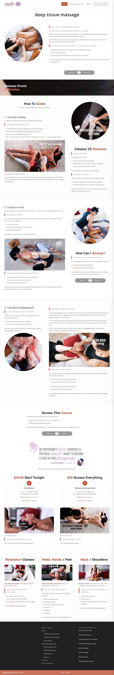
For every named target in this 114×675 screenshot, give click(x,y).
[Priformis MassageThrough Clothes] (90, 121)
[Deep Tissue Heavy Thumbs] (34, 254)
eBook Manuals (48, 654)
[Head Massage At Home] (29, 520)
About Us (46, 657)
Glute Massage (83, 652)
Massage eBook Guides (86, 661)
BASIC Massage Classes (50, 647)
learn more (55, 586)
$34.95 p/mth (25, 497)
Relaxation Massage (85, 635)
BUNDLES (87, 72)
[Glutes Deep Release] (34, 156)
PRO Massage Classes (50, 650)
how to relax (13, 586)
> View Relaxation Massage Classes (15, 606)
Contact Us (44, 660)
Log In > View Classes (47, 663)
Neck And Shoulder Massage (87, 643)
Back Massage (83, 657)
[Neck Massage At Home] (23, 352)
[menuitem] (64, 4)
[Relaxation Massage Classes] (19, 573)
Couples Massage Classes (49, 644)
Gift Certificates (48, 640)
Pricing (43, 631)
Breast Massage (84, 648)
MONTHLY (72, 72)
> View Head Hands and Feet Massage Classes (56, 617)
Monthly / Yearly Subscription (52, 634)
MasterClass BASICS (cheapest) (83, 265)
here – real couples (56, 469)
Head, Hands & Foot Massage (88, 639)
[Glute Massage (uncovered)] (85, 520)
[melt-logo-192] (13, 4)
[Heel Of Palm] (90, 225)
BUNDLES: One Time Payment (52, 637)
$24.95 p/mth (26, 500)
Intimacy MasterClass (85, 630)
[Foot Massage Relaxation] (79, 350)
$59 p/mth (80, 497)
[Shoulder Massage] (57, 573)
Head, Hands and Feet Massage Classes (21, 543)
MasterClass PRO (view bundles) (83, 268)
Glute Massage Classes (71, 543)
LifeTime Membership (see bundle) (39, 423)
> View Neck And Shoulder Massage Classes (92, 608)
